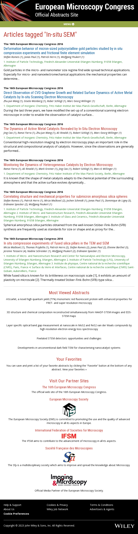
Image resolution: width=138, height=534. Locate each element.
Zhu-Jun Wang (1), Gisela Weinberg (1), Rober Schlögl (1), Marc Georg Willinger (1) (49, 101)
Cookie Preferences (16, 513)
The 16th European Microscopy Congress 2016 (33, 44)
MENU (68, 24)
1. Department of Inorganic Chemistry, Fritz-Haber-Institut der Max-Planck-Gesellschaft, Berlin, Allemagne (65, 106)
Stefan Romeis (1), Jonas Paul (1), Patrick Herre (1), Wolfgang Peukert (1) (44, 57)
